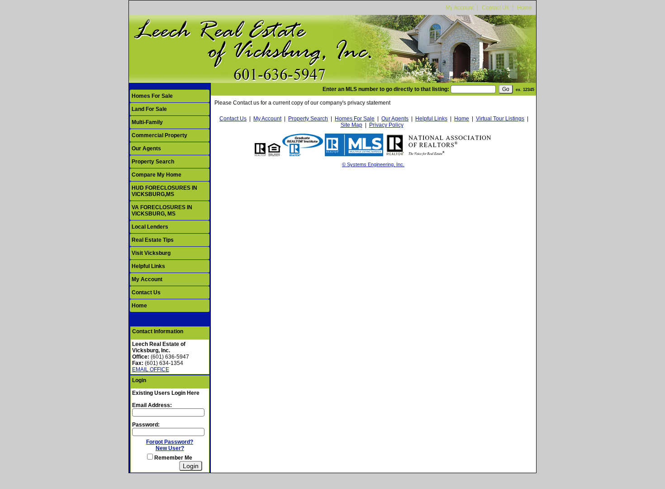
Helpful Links (148, 266)
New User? (170, 448)
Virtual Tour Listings (500, 118)
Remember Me (172, 458)
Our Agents (146, 148)
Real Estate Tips (153, 240)
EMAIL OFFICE (150, 369)
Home (524, 8)
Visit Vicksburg (151, 253)
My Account (460, 8)
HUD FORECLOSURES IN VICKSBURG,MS (164, 191)
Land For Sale (149, 109)
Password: (146, 425)
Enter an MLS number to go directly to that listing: (386, 89)
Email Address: (152, 405)
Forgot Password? (169, 442)
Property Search (153, 161)
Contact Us (495, 8)
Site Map (351, 125)
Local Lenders (150, 227)
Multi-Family (147, 122)
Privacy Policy (386, 125)
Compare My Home (156, 175)
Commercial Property (159, 135)
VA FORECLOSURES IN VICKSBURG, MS (162, 210)
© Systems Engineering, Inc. (373, 164)
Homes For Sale (152, 96)
